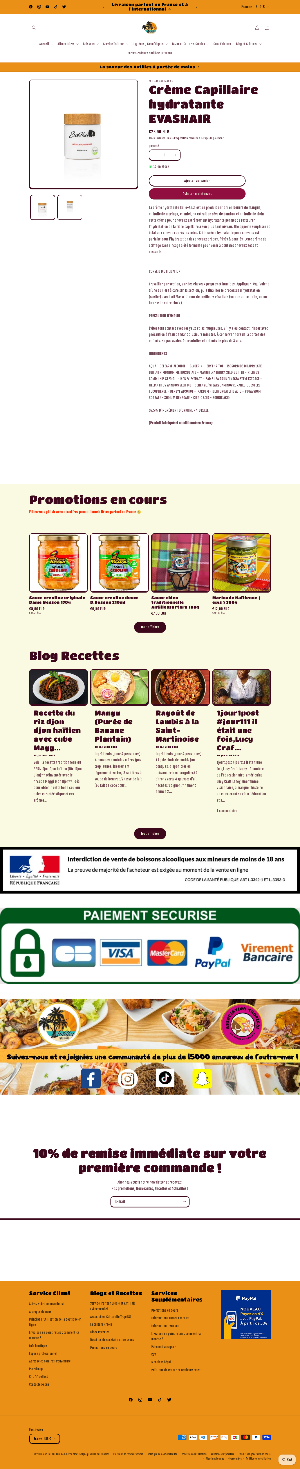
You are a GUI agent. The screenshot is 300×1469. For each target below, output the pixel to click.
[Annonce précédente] (103, 7)
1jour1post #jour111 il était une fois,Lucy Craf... (238, 730)
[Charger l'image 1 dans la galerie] (42, 207)
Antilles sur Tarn (52, 1454)
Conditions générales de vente (255, 1454)
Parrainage (36, 1369)
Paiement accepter (163, 1347)
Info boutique (38, 1346)
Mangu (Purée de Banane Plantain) (114, 726)
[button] (34, 27)
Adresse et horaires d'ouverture (50, 1361)
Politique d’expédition (223, 1454)
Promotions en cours (103, 1348)
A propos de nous (40, 1312)
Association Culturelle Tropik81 (111, 1317)
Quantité (154, 146)
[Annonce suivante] (197, 7)
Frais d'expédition (177, 138)
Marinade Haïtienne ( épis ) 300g (236, 599)
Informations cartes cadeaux (170, 1318)
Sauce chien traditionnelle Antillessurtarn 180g (175, 602)
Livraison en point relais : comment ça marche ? (54, 1335)
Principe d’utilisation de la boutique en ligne (55, 1322)
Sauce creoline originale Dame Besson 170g (57, 599)
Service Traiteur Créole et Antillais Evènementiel (113, 1306)
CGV (153, 1354)
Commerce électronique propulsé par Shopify (85, 1454)
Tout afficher (150, 627)
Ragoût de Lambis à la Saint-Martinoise (177, 726)
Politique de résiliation (258, 1458)
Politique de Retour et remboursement (176, 1370)
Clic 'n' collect (38, 1376)
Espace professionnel (43, 1353)
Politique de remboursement (128, 1454)
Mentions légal (161, 1362)
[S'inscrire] (184, 1201)
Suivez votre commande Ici (46, 1304)
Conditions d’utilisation (194, 1454)
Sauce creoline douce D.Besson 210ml (114, 599)
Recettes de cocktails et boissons (112, 1340)
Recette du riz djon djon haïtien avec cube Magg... (57, 730)
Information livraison (165, 1326)
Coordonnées (235, 1458)
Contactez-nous (39, 1384)
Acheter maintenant (197, 194)
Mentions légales (215, 1458)
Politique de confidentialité (162, 1454)
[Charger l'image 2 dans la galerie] (69, 207)
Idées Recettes (99, 1332)
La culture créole (101, 1324)
